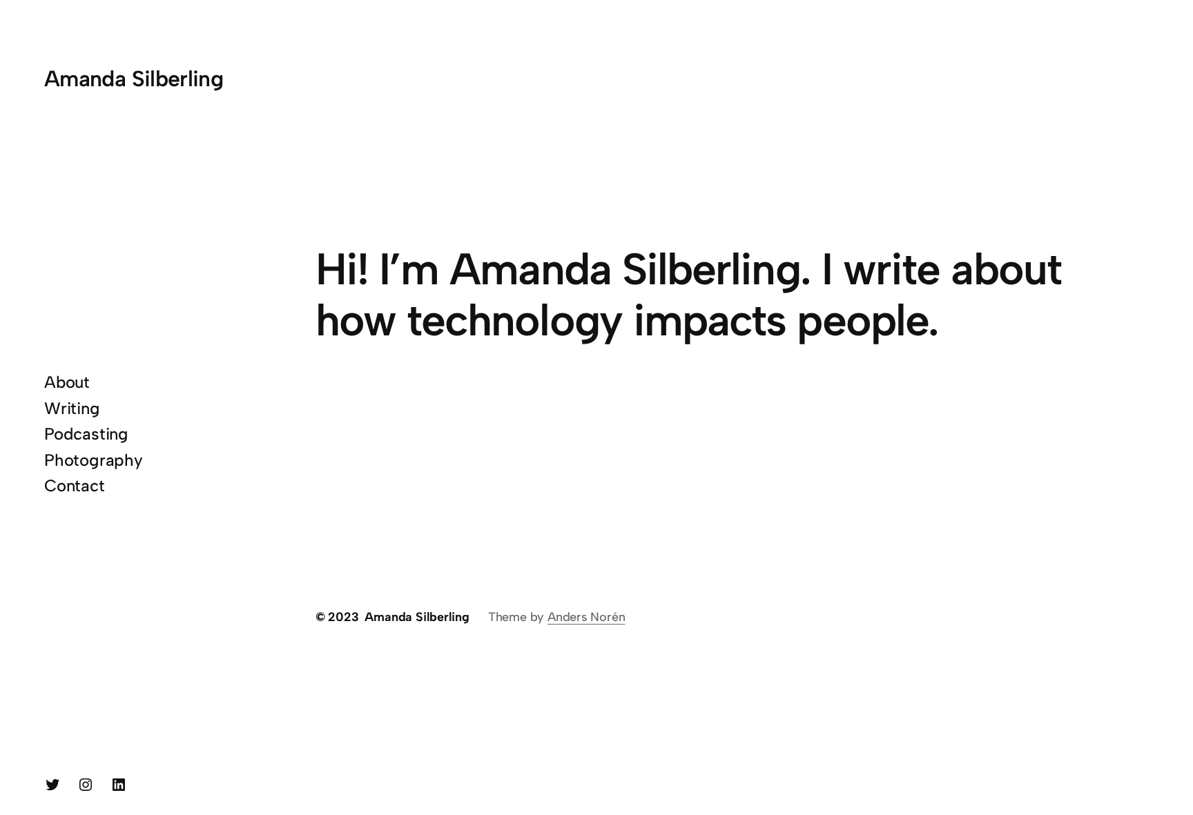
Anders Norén (586, 617)
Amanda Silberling (133, 79)
